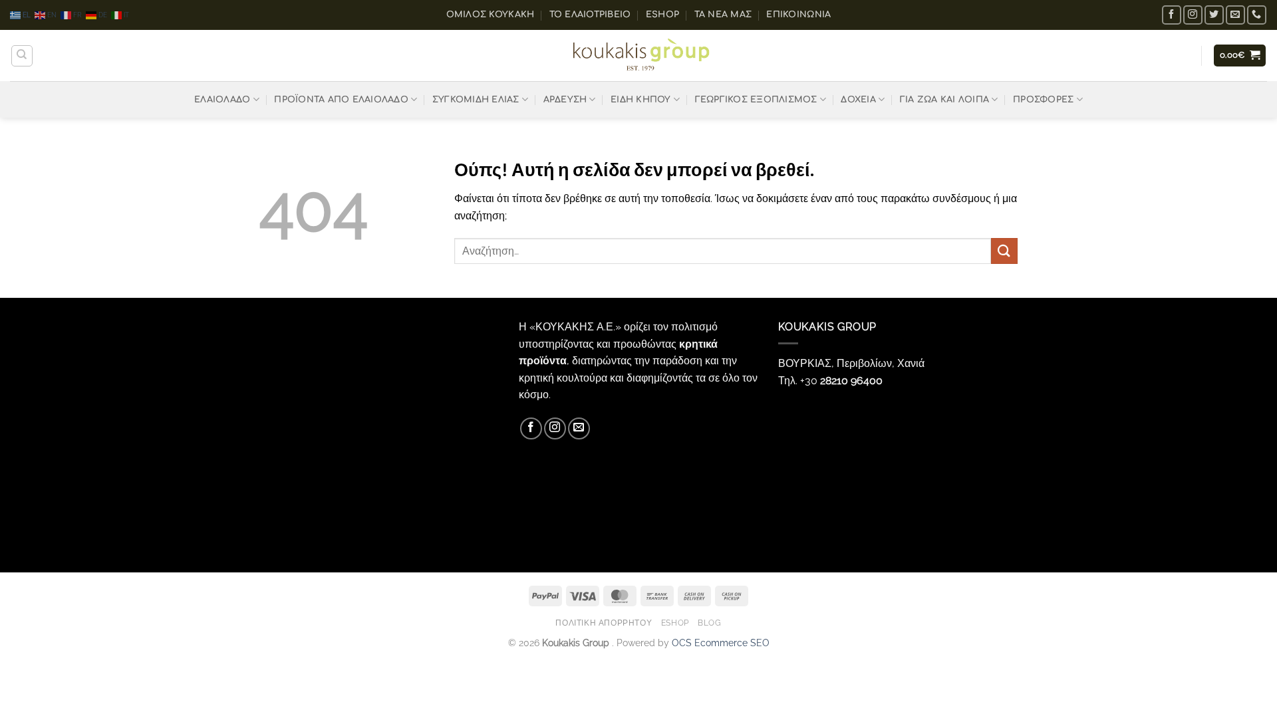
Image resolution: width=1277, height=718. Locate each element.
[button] (1240, 55)
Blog (709, 623)
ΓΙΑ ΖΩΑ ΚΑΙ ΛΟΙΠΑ (944, 99)
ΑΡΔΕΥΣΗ (565, 99)
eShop (662, 14)
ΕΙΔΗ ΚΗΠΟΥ (641, 99)
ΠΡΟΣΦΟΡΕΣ (1043, 99)
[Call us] (1256, 15)
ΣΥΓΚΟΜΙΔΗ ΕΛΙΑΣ (475, 99)
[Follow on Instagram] (1193, 15)
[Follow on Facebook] (1171, 15)
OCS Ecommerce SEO (721, 642)
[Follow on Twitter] (1214, 15)
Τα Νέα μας (723, 14)
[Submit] (1004, 251)
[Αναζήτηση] (22, 55)
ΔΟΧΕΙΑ (858, 99)
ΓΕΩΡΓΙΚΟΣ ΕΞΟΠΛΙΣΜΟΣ (756, 99)
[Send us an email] (1235, 15)
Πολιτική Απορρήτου (603, 623)
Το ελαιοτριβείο (590, 14)
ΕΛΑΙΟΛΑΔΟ (222, 99)
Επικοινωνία (798, 14)
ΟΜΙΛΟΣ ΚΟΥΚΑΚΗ (490, 14)
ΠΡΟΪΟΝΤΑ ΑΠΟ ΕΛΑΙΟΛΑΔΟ (341, 99)
